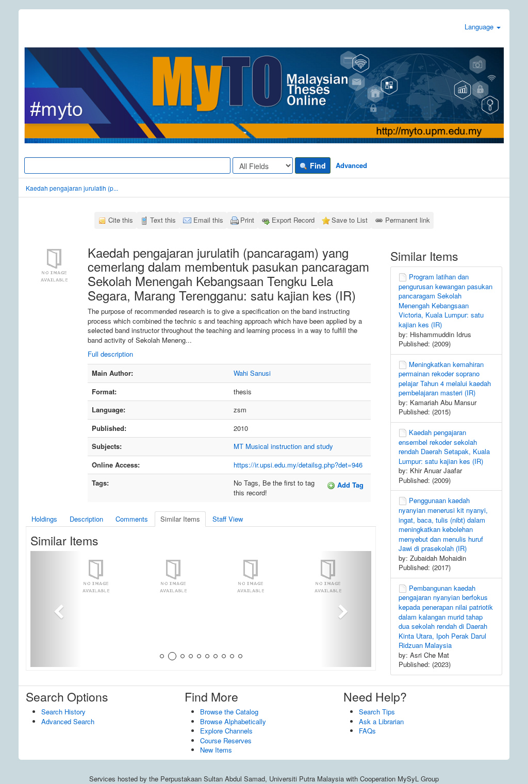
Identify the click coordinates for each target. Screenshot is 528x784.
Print (247, 220)
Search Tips (377, 711)
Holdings (44, 519)
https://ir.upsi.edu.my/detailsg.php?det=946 (298, 465)
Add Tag (349, 485)
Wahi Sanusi (252, 373)
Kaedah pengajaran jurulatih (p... (72, 188)
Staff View (227, 519)
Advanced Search (67, 721)
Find (317, 165)
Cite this (120, 220)
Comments (132, 519)
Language (480, 26)
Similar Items (180, 519)
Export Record (293, 220)
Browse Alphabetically (233, 721)
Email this (208, 220)
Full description (110, 354)
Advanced (351, 165)
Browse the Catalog (229, 711)
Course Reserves (226, 740)
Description (86, 519)
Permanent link (407, 220)
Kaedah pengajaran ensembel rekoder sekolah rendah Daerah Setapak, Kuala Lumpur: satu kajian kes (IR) (444, 446)
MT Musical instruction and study (283, 446)
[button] (55, 609)
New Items (216, 750)
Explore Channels (226, 731)
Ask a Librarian (381, 721)
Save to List (350, 220)
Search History (63, 711)
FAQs (367, 731)
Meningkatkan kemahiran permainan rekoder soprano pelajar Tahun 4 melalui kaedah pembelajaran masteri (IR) (445, 378)
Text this (163, 220)
